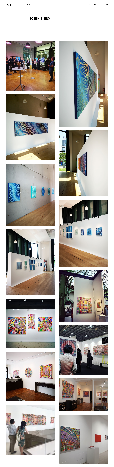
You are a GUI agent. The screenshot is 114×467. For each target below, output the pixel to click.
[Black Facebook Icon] (29, 4)
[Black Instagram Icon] (27, 4)
